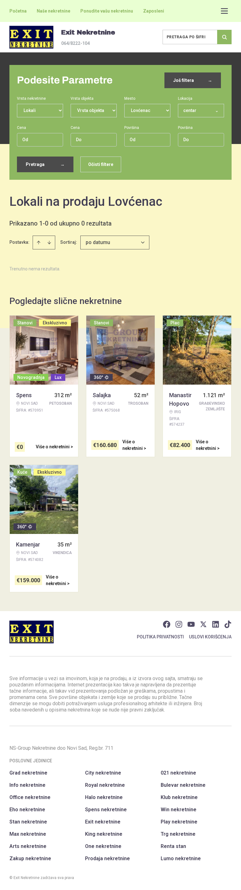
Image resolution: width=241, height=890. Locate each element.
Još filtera (192, 80)
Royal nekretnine (105, 785)
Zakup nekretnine (30, 858)
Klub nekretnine (179, 797)
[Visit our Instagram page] (179, 624)
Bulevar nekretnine (183, 785)
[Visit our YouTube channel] (191, 624)
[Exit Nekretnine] (31, 37)
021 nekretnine (178, 773)
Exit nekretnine (102, 822)
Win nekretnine (178, 810)
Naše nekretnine (53, 10)
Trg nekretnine (178, 834)
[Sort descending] (49, 242)
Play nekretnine (179, 822)
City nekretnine (103, 773)
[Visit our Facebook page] (166, 624)
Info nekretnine (27, 785)
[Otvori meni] (224, 11)
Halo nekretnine (104, 797)
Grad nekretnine (28, 773)
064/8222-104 (75, 43)
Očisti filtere (100, 164)
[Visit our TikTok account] (228, 624)
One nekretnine (103, 846)
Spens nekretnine (106, 810)
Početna (18, 10)
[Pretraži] (224, 37)
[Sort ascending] (38, 242)
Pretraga (45, 164)
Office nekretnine (30, 797)
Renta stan (173, 846)
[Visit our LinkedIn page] (215, 624)
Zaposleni (153, 10)
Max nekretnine (27, 834)
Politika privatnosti (160, 636)
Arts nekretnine (27, 846)
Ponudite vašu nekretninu (106, 10)
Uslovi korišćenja (210, 636)
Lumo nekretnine (181, 858)
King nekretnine (103, 834)
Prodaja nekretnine (107, 858)
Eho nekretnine (27, 810)
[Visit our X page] (203, 624)
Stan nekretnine (28, 822)
